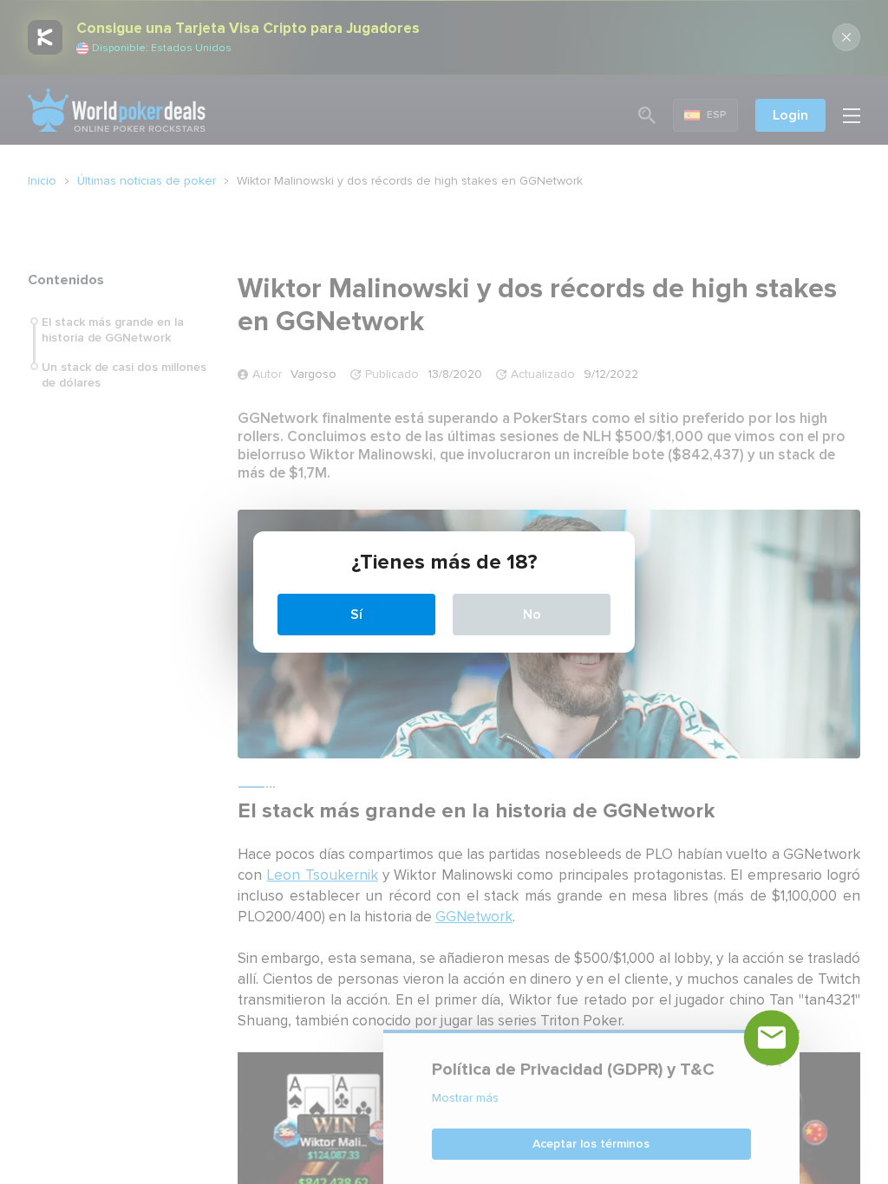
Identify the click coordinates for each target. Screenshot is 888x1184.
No (532, 614)
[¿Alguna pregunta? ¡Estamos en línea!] (772, 1037)
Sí (356, 614)
